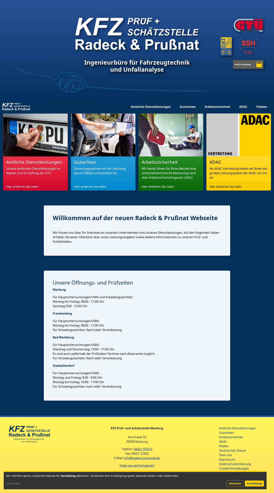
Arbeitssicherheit (217, 107)
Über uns (225, 455)
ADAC (243, 107)
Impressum (227, 459)
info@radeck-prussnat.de (142, 458)
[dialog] (135, 480)
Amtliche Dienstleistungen (151, 107)
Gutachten (188, 107)
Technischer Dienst (232, 450)
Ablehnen (235, 483)
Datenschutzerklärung (235, 464)
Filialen (261, 107)
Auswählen (13, 483)
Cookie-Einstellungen (234, 468)
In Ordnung (254, 483)
